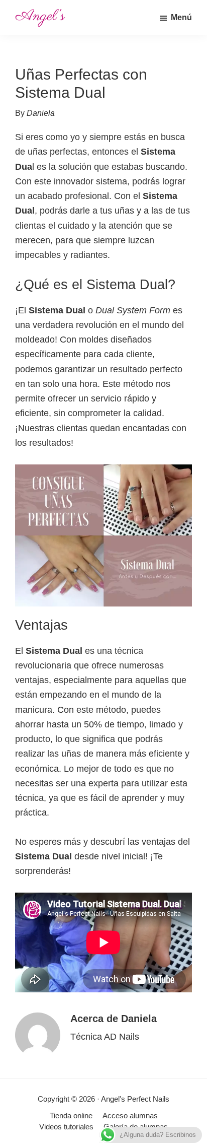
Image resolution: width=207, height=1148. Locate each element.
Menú (181, 17)
